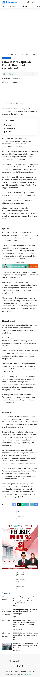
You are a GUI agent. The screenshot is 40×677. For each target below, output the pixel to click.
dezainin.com (30, 674)
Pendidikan (16, 650)
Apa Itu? (9, 125)
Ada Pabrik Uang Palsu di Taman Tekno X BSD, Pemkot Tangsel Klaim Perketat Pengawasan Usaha (25, 623)
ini (12, 114)
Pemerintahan (17, 629)
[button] (28, 2)
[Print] (36, 504)
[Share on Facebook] (6, 73)
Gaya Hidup (6, 58)
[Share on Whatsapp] (12, 73)
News (15, 605)
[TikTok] (22, 666)
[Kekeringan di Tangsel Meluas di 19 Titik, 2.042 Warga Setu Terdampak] (7, 612)
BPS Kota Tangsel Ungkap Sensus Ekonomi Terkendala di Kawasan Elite (25, 635)
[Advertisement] (20, 32)
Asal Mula (9, 132)
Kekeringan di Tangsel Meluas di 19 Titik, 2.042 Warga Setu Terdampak (25, 612)
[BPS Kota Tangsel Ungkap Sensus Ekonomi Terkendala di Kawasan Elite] (7, 635)
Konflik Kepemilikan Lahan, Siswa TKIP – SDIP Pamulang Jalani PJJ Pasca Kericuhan (25, 646)
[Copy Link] (32, 504)
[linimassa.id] (10, 2)
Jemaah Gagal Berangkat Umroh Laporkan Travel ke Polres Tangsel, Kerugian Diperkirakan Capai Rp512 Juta (25, 600)
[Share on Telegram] (27, 504)
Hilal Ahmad (6, 78)
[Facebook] (17, 666)
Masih (20, 111)
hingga (34, 111)
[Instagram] (20, 666)
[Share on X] (9, 73)
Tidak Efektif (10, 128)
